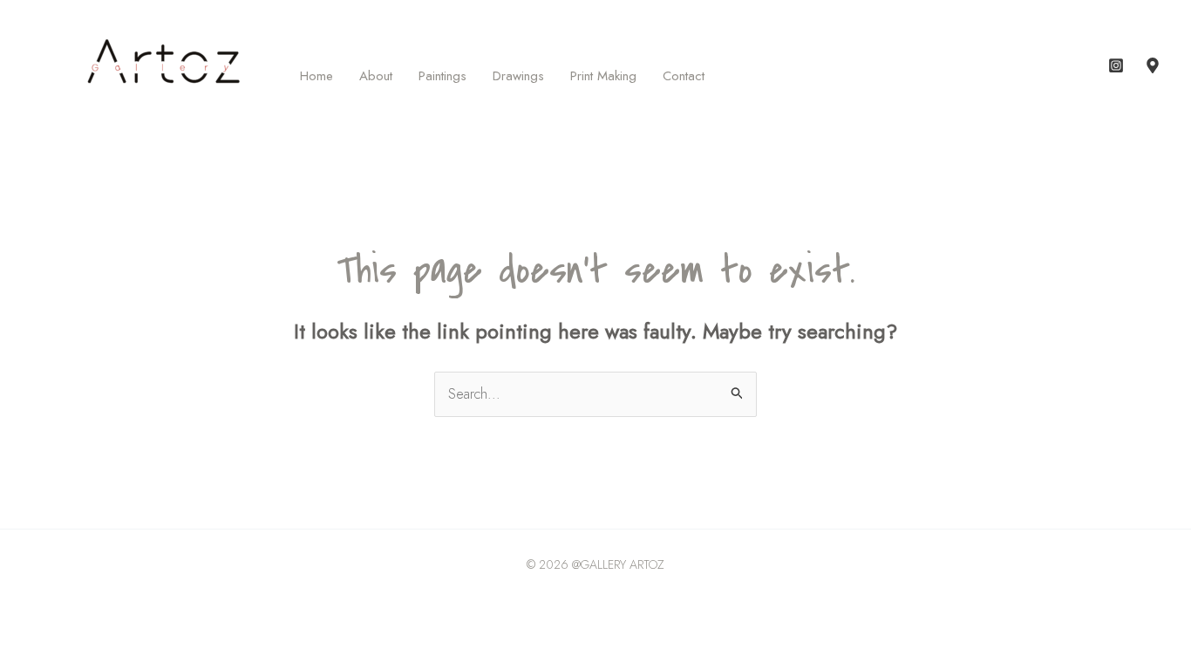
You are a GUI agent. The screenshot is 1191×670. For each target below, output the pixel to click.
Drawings (518, 75)
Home (316, 75)
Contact (683, 75)
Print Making (603, 75)
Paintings (442, 75)
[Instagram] (1116, 65)
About (375, 75)
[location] (1152, 65)
